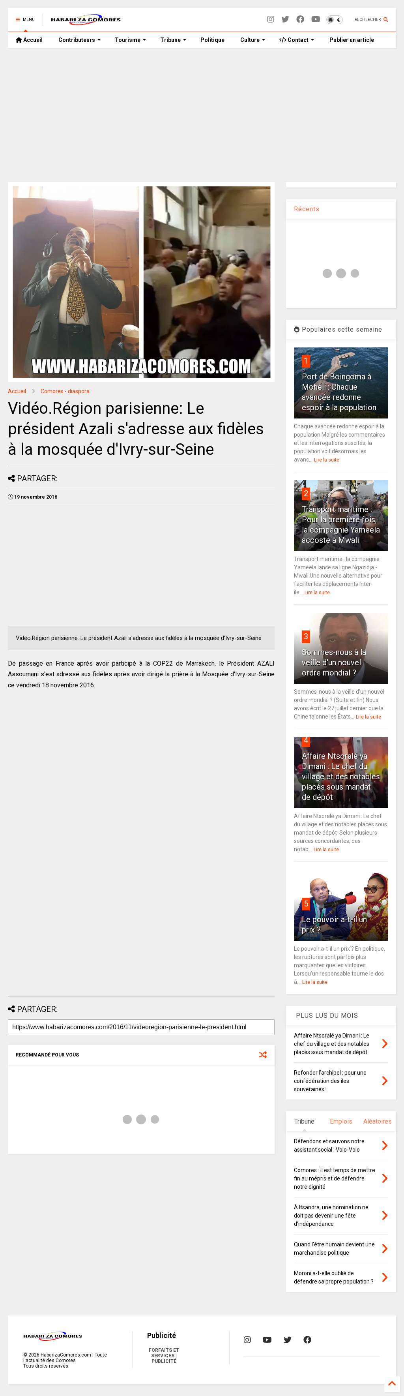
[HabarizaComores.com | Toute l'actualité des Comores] (86, 22)
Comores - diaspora (65, 391)
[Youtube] (315, 19)
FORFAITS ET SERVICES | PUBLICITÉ (164, 1355)
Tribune (170, 40)
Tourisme (127, 40)
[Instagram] (270, 19)
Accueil (32, 40)
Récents (307, 209)
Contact (297, 40)
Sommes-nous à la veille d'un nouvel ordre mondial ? (334, 662)
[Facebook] (300, 19)
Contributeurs (76, 40)
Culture (250, 40)
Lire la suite (326, 460)
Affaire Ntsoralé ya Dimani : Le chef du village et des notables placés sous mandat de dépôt (341, 776)
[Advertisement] (202, 115)
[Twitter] (285, 19)
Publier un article (351, 40)
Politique (212, 40)
